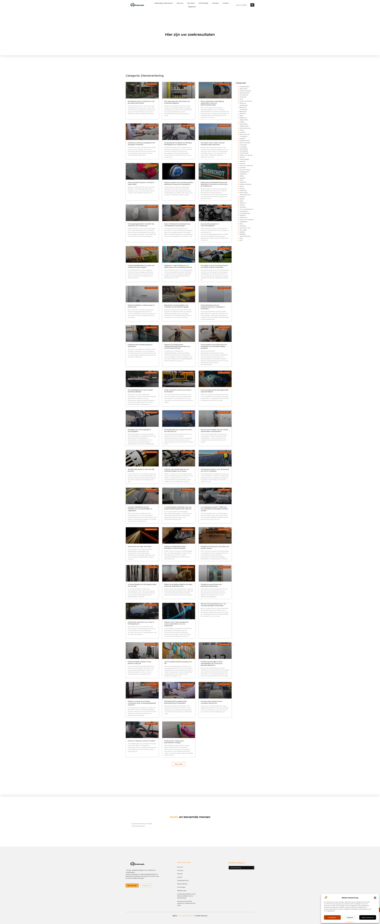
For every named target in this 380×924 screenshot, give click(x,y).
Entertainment (245, 140)
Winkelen (243, 226)
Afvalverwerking (245, 91)
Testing (242, 205)
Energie (242, 138)
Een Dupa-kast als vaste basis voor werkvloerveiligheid (177, 102)
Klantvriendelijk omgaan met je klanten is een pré (139, 662)
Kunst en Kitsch (245, 170)
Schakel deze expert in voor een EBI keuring (141, 470)
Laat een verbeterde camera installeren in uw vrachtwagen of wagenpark (140, 508)
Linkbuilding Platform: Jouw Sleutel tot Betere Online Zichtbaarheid (186, 896)
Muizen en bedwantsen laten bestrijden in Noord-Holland (175, 547)
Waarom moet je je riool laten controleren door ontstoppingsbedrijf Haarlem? (142, 703)
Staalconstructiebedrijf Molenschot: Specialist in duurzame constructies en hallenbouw (214, 184)
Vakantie (243, 215)
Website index (181, 890)
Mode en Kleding (245, 184)
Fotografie (243, 147)
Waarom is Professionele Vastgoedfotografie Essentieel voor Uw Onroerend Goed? (177, 346)
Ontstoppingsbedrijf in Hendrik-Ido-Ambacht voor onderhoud (141, 225)
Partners (215, 3)
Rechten (242, 197)
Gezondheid (244, 151)
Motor (242, 186)
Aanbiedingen (244, 86)
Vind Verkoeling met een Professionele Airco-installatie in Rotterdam (213, 307)
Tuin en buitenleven (246, 209)
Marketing (243, 174)
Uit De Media (203, 3)
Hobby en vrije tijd (246, 155)
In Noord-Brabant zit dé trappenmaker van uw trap (142, 585)
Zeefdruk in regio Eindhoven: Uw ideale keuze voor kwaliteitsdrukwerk (178, 266)
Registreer (192, 7)
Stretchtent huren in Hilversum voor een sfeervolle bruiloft (141, 102)
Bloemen (243, 113)
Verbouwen (243, 217)
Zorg (241, 238)
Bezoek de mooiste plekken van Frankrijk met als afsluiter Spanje (176, 306)
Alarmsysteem (245, 93)
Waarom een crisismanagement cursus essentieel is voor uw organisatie (176, 624)
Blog (241, 116)
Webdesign (243, 222)
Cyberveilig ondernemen (163, 3)
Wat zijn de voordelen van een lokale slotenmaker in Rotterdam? (214, 430)
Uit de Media (181, 887)
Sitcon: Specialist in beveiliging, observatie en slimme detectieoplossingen (212, 103)
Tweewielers (244, 211)
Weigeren (350, 917)
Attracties (243, 97)
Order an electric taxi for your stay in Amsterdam (177, 391)
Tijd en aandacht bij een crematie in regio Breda (141, 183)
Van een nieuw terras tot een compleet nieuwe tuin (211, 702)
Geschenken (244, 149)
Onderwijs (243, 190)
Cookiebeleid (349, 922)
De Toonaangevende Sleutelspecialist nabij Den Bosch (215, 391)
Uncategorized (245, 213)
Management (244, 172)
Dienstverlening (245, 128)
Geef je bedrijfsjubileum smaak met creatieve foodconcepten (141, 266)
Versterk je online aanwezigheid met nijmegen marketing (141, 143)
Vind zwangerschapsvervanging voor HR (178, 662)
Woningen (243, 230)
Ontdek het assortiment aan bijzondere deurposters (211, 585)
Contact (226, 3)
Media (242, 176)
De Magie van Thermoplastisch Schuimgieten (139, 430)
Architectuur (244, 95)
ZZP (241, 240)
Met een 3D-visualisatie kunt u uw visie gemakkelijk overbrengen (213, 604)
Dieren (242, 130)
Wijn (241, 224)
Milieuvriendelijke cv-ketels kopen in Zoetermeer (141, 306)
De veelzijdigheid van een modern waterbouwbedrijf (140, 391)
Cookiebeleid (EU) (183, 880)
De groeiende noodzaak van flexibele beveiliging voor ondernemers (178, 143)
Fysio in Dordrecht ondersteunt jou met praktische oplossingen (177, 225)
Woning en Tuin (245, 228)
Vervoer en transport (247, 219)
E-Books (242, 132)
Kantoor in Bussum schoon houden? (141, 741)
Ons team (191, 3)
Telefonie (243, 203)
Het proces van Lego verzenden (139, 546)
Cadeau (242, 122)
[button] (375, 898)
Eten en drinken (245, 143)
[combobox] (242, 5)
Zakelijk (242, 232)
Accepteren (332, 917)
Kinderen (243, 168)
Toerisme (243, 207)
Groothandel (244, 153)
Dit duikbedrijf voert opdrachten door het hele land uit (178, 430)
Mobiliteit (243, 182)
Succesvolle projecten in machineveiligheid (210, 225)
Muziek (242, 188)
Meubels (242, 178)
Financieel (243, 145)
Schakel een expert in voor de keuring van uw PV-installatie (215, 470)
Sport (241, 201)
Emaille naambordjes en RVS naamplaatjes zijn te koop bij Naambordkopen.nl (211, 663)
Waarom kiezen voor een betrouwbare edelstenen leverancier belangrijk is (178, 183)
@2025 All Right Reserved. (190, 915)
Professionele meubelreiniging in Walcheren (140, 345)
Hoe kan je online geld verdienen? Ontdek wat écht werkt (186, 903)
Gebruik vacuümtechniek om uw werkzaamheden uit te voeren (176, 470)
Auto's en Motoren (246, 101)
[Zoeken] (252, 5)
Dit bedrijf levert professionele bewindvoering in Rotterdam (175, 702)
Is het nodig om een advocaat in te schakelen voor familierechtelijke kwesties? (214, 346)
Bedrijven (243, 111)
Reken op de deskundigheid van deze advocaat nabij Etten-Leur (178, 585)
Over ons (180, 3)
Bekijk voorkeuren (368, 917)
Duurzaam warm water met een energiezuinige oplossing (213, 143)
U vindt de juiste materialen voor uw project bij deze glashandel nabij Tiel (177, 508)
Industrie (243, 161)
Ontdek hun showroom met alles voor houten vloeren (215, 547)
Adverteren (243, 89)
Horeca (242, 157)
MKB (241, 180)
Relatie (242, 199)
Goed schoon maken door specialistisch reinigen (174, 742)
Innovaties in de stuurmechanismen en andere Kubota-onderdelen (214, 266)
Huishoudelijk (244, 159)
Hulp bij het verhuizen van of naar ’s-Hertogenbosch (141, 623)
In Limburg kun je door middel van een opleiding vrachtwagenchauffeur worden (214, 508)
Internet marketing (246, 165)
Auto (241, 99)
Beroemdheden (182, 884)
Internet (242, 163)
